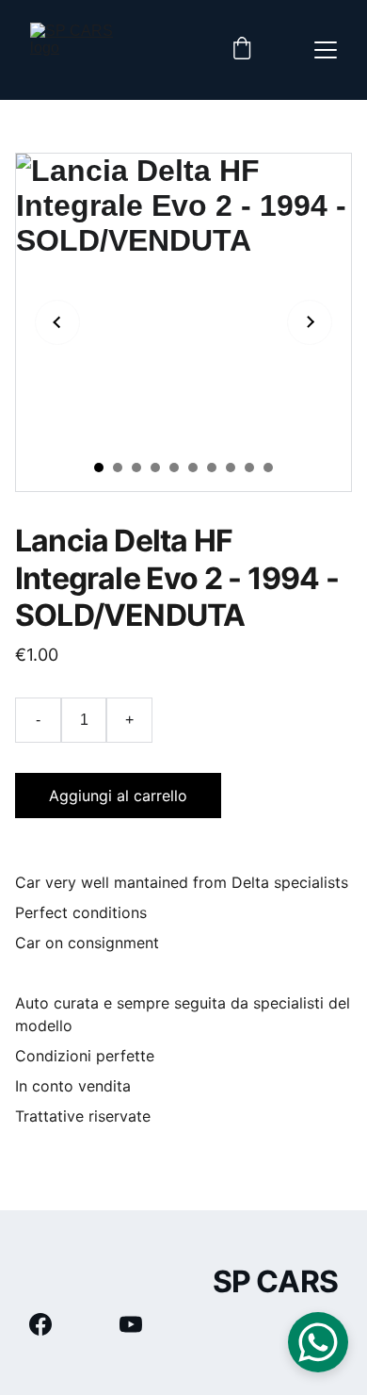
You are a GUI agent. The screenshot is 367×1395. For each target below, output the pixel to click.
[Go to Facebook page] (50, 1324)
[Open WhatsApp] (318, 1342)
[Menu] (325, 49)
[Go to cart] (242, 50)
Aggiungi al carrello (118, 795)
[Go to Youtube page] (131, 1324)
